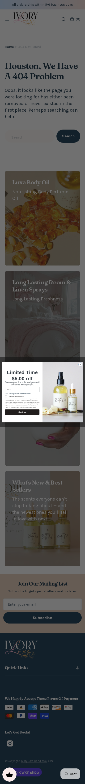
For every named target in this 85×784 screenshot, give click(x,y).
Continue (22, 412)
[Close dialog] (80, 364)
